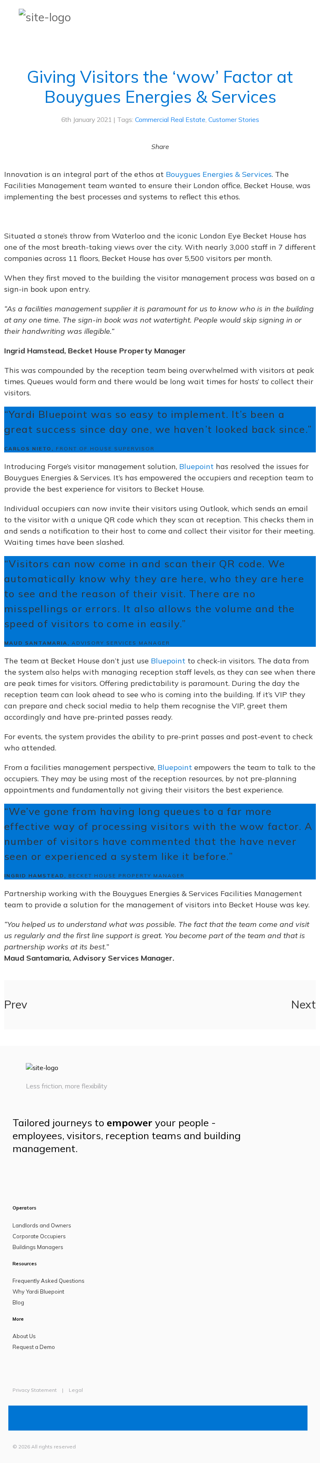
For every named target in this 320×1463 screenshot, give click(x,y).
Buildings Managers (37, 1247)
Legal (76, 1390)
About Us (24, 1336)
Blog (18, 1302)
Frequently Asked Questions (48, 1280)
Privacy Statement (34, 1390)
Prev (15, 1004)
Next (303, 1004)
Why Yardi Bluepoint (38, 1291)
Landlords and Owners (41, 1225)
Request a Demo (33, 1347)
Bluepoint (196, 466)
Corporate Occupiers (39, 1236)
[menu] (314, 16)
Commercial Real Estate (170, 119)
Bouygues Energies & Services (219, 174)
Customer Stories (233, 119)
